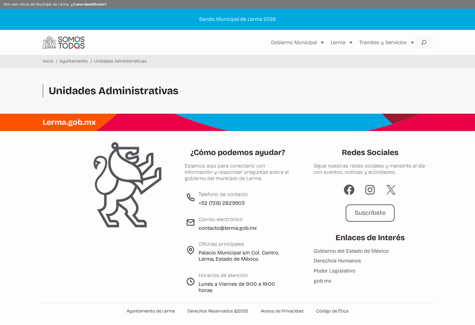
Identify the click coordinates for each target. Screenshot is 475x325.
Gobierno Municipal (294, 42)
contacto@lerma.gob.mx (228, 228)
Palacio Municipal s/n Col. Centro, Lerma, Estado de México (239, 256)
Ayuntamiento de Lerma (151, 311)
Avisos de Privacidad (282, 311)
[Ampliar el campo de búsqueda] (424, 42)
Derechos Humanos (337, 261)
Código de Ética (332, 311)
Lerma (338, 42)
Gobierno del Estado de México (351, 251)
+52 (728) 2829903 (222, 203)
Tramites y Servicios (383, 42)
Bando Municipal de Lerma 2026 (237, 19)
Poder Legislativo (334, 271)
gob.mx (322, 281)
